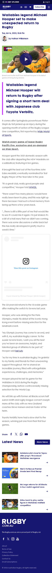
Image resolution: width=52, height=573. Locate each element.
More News (42, 442)
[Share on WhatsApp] (21, 434)
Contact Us (6, 559)
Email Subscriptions (9, 562)
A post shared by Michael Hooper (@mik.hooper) (25, 296)
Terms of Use (6, 549)
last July (19, 351)
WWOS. (33, 187)
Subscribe (39, 7)
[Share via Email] (26, 434)
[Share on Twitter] (16, 434)
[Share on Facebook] (11, 434)
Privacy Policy (7, 552)
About (4, 546)
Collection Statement (10, 555)
